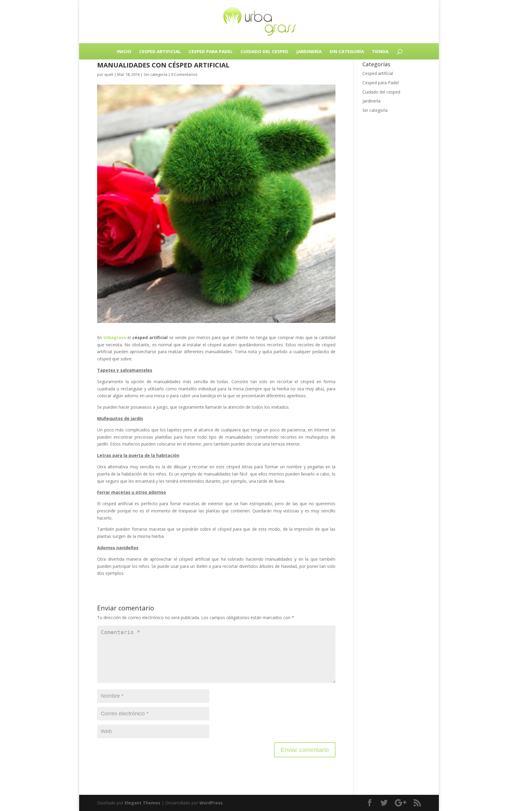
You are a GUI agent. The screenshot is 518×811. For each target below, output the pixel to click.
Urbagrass (114, 337)
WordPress (211, 803)
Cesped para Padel (211, 51)
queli (108, 74)
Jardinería (309, 51)
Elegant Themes (142, 803)
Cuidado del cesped (264, 51)
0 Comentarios (184, 74)
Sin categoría (346, 51)
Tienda (380, 51)
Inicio (124, 51)
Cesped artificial (160, 51)
